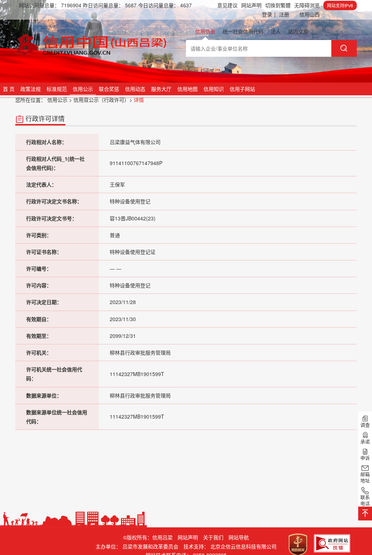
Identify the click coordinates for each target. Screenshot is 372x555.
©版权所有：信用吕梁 (148, 537)
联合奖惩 (109, 88)
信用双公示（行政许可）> (102, 99)
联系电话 (365, 500)
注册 (284, 14)
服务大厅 (161, 88)
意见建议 (227, 5)
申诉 (365, 457)
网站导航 (239, 537)
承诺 (365, 441)
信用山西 (309, 14)
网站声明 (251, 5)
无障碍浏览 (307, 5)
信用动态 (135, 88)
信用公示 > (59, 99)
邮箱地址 (365, 477)
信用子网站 (242, 88)
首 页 (9, 88)
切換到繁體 (278, 5)
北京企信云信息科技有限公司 (243, 546)
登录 (269, 14)
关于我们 (213, 537)
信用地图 (187, 88)
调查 (365, 424)
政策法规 (30, 88)
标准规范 (56, 88)
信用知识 (213, 88)
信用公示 (83, 88)
